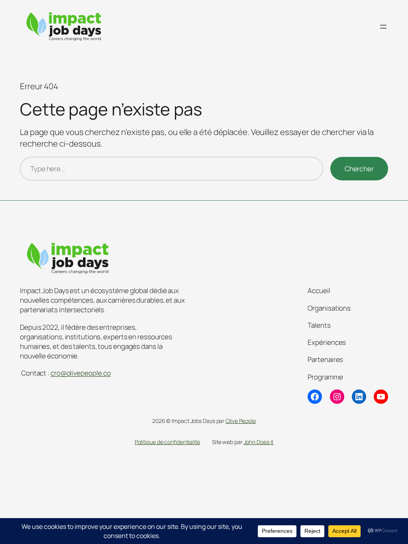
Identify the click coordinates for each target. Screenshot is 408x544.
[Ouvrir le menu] (383, 26)
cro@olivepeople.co (81, 373)
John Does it (259, 442)
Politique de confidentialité (167, 442)
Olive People (241, 421)
